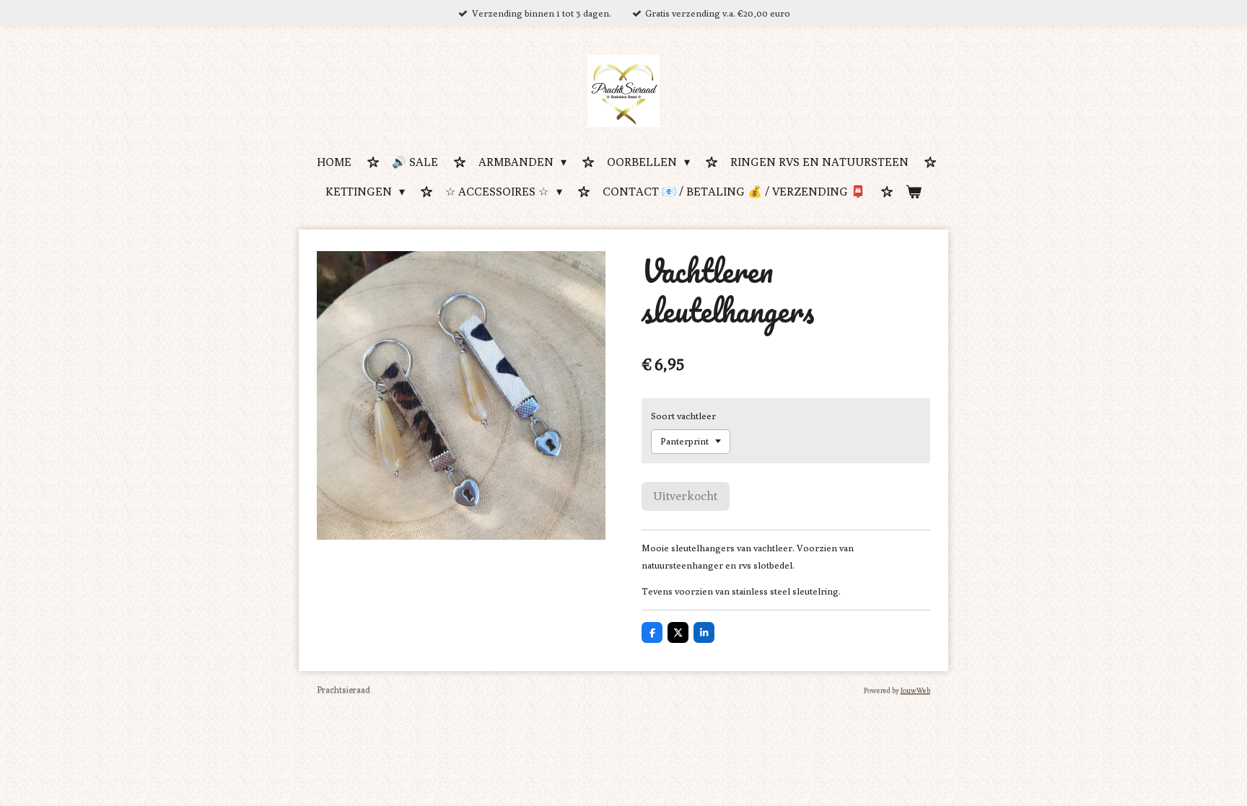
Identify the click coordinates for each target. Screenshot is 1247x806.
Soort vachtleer (683, 415)
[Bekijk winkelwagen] (913, 193)
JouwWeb (915, 689)
